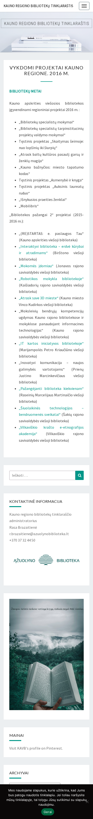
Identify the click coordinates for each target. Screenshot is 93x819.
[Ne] (87, 801)
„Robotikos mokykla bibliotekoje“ (51, 278)
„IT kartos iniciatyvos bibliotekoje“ (51, 343)
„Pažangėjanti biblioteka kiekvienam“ (51, 388)
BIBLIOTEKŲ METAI (25, 91)
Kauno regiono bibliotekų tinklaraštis (38, 6)
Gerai (48, 812)
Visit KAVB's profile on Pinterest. (36, 748)
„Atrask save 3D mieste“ (38, 298)
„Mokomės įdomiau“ (36, 265)
